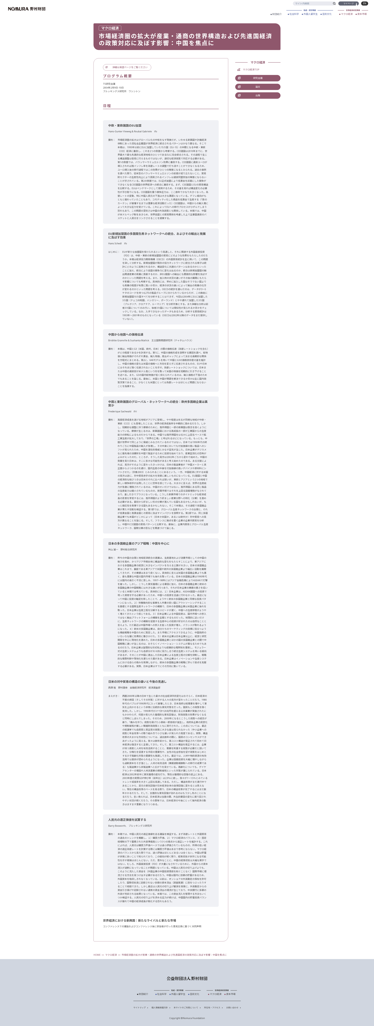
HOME (97, 954)
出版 (258, 95)
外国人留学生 (310, 14)
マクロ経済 (346, 14)
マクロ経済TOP (251, 69)
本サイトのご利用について (186, 1007)
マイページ (348, 3)
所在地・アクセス (212, 1007)
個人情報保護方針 (159, 1007)
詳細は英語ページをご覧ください (130, 67)
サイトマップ (139, 1007)
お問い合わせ (232, 1007)
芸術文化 (327, 14)
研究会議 (258, 78)
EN (364, 3)
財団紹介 (277, 14)
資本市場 (362, 14)
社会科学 (294, 14)
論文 (258, 86)
